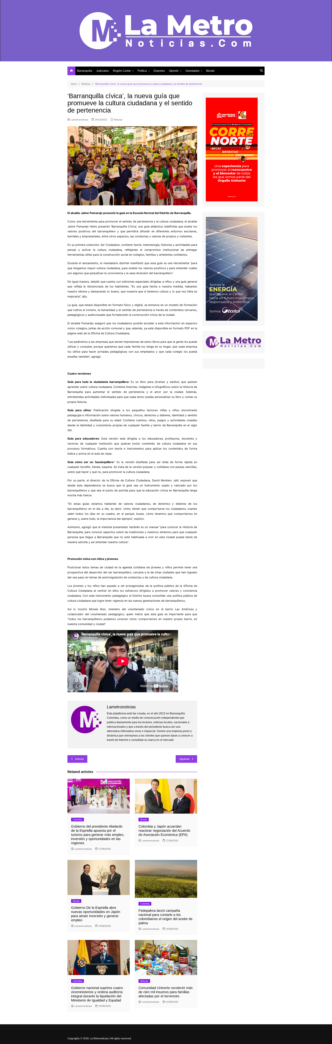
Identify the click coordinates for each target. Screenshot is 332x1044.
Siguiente (184, 758)
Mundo (210, 70)
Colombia (77, 819)
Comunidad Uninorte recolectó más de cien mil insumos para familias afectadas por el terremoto (166, 992)
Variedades (192, 70)
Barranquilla (84, 70)
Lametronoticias (79, 119)
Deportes (159, 70)
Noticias (118, 119)
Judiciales (102, 70)
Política (142, 70)
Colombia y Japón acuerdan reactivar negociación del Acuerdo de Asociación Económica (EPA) (164, 830)
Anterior (79, 758)
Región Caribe (122, 70)
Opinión (174, 70)
